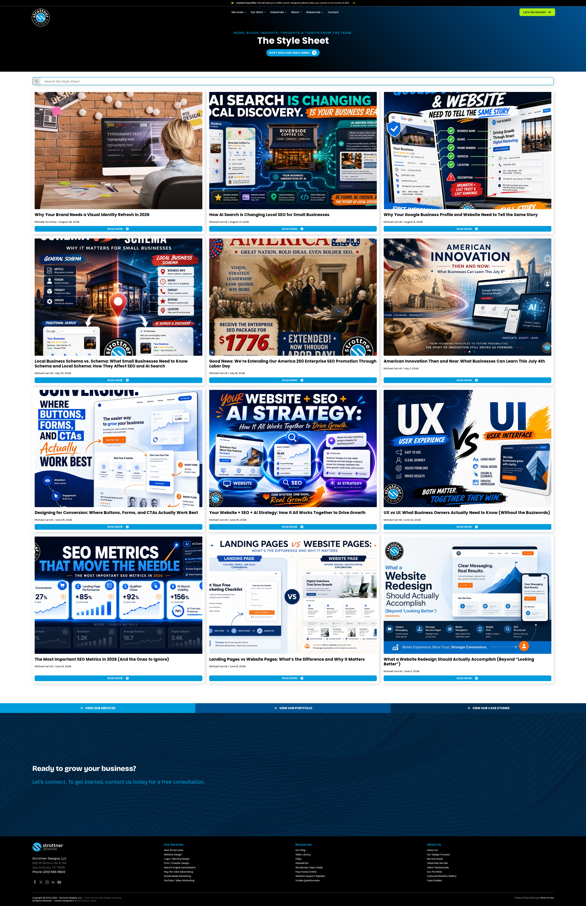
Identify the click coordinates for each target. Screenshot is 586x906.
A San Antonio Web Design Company (102, 898)
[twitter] (40, 882)
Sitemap (534, 898)
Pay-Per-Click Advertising (178, 871)
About (295, 12)
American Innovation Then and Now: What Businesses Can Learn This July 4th (464, 361)
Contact (333, 12)
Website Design (173, 854)
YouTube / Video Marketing (179, 880)
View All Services (173, 850)
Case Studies (434, 880)
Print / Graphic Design (176, 863)
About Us (432, 850)
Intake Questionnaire (307, 880)
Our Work (257, 12)
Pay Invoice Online (306, 871)
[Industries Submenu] (286, 12)
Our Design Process (438, 854)
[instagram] (47, 882)
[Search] (37, 81)
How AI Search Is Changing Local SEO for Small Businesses (269, 214)
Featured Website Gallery (441, 876)
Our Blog (300, 850)
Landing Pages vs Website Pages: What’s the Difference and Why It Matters (287, 659)
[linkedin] (53, 882)
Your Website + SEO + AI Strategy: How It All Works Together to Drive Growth (287, 512)
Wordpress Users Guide (309, 867)
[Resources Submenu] (323, 12)
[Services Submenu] (245, 12)
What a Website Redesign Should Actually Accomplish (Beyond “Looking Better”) (459, 661)
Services (237, 12)
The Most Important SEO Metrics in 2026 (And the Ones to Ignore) (102, 659)
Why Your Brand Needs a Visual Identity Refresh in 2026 (92, 214)
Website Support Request (310, 876)
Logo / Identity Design (177, 858)
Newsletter (302, 863)
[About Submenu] (301, 12)
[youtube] (59, 882)
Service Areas (435, 858)
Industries (277, 12)
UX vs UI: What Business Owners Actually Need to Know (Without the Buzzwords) (467, 512)
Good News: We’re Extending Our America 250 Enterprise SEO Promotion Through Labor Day (292, 363)
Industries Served (437, 863)
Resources (313, 12)
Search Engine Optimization (180, 867)
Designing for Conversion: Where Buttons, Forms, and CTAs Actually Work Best (116, 512)
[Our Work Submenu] (265, 12)
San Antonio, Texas (86, 900)
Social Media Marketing (177, 876)
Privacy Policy (522, 898)
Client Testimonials (438, 867)
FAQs (298, 858)
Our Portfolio (434, 871)
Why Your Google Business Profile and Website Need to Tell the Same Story (461, 214)
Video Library (303, 854)
